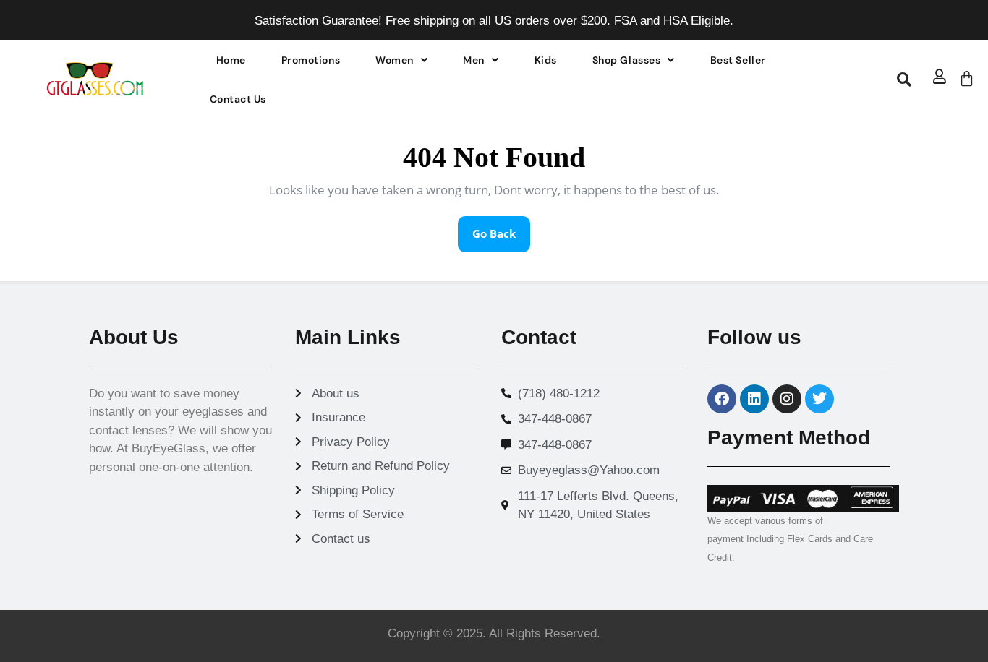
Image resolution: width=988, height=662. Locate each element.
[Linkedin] (754, 398)
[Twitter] (819, 398)
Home (231, 59)
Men (474, 59)
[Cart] (967, 78)
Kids (546, 59)
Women (394, 59)
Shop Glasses (626, 59)
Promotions (310, 59)
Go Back (501, 228)
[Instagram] (786, 398)
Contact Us (238, 99)
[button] (401, 59)
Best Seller (738, 59)
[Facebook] (721, 398)
